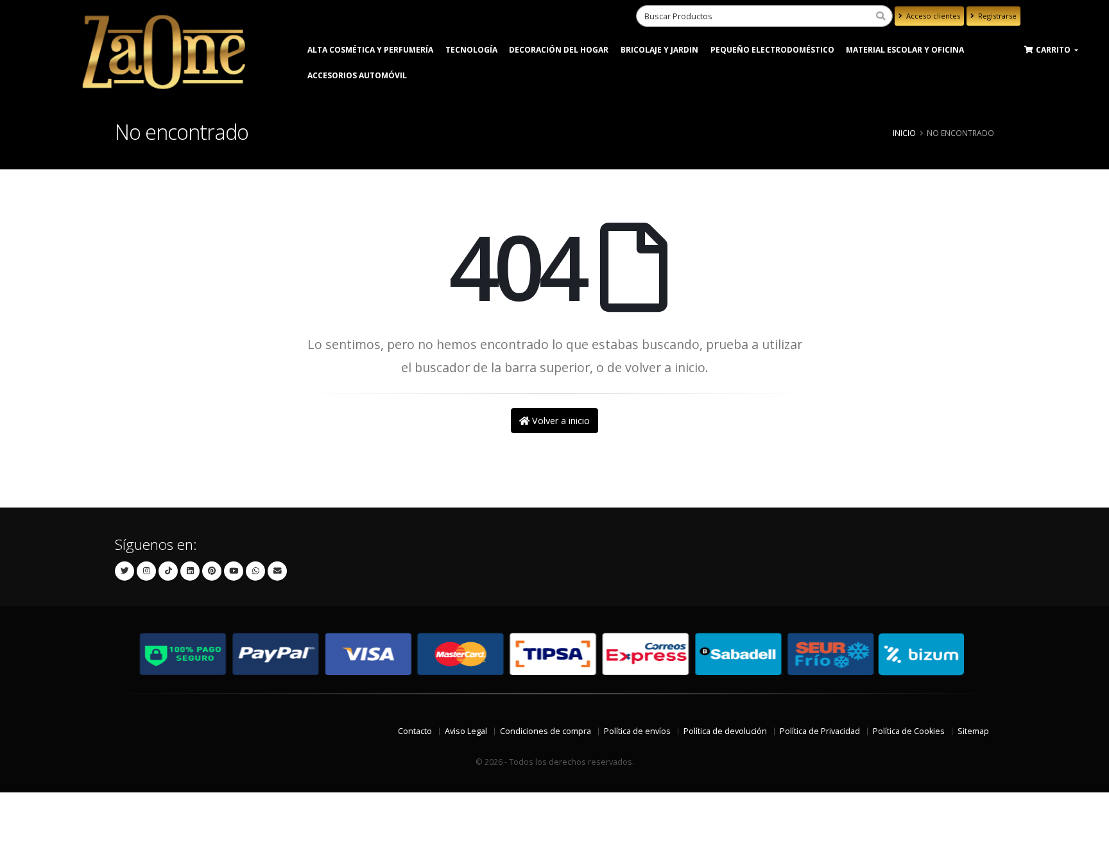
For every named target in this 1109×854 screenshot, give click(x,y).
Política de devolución (725, 731)
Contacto (415, 731)
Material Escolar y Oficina (905, 49)
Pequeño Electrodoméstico (772, 49)
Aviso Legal (466, 731)
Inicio (904, 133)
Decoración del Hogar (558, 49)
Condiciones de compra (545, 731)
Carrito (1054, 49)
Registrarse (996, 16)
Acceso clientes (932, 16)
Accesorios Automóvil (357, 75)
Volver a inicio (559, 420)
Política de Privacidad (820, 731)
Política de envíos (637, 731)
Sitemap (973, 731)
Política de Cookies (909, 731)
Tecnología (471, 49)
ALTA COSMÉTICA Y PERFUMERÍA (370, 49)
